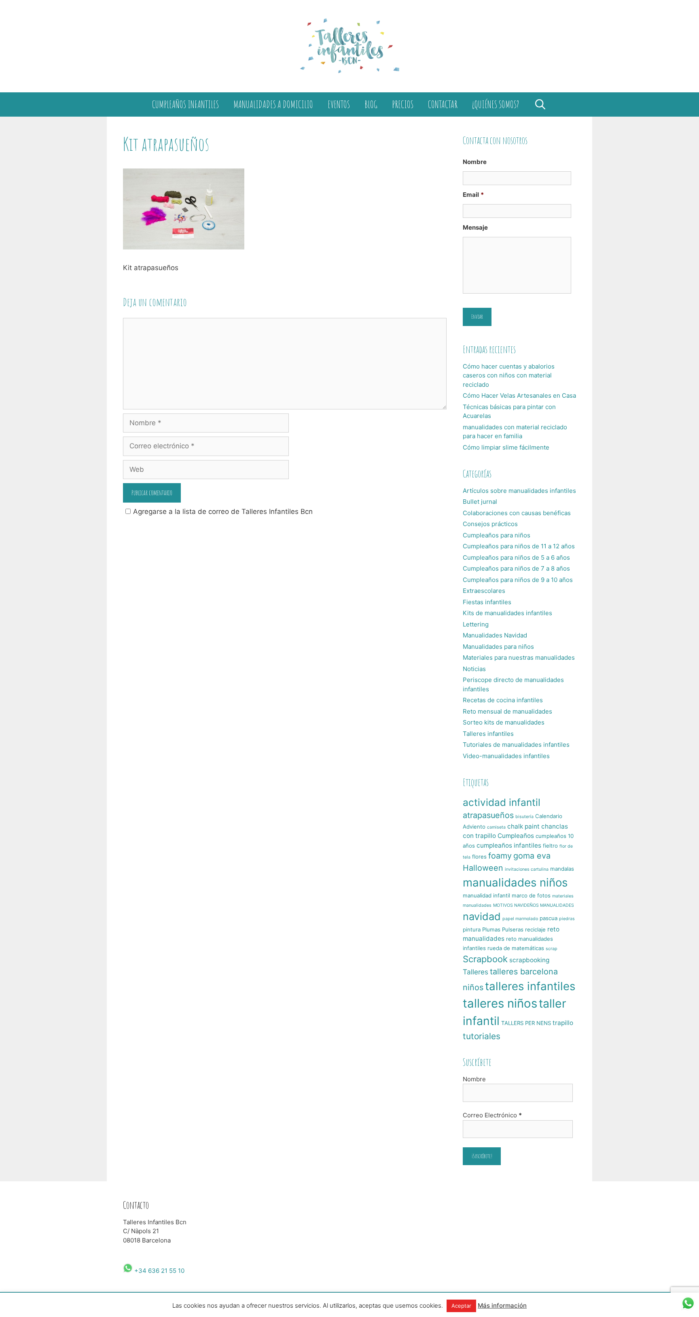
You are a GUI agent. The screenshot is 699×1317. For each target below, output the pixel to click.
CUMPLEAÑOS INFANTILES (185, 104)
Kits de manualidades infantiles (507, 613)
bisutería (524, 816)
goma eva (532, 856)
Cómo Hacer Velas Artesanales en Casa (519, 395)
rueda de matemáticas (515, 948)
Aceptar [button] (461, 1305)
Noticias (474, 669)
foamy (500, 856)
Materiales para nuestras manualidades (519, 657)
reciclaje (535, 929)
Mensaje (475, 227)
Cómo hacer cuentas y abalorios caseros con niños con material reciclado (509, 375)
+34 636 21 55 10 (158, 1270)
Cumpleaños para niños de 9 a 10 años (518, 580)
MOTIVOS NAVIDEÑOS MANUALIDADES (533, 905)
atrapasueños (488, 815)
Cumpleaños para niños (496, 535)
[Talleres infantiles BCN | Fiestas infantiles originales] (349, 46)
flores (479, 856)
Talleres (475, 972)
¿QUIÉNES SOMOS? (495, 104)
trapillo (563, 1023)
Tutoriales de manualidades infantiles (516, 744)
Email (473, 194)
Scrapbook (485, 959)
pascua (548, 918)
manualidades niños (515, 882)
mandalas (562, 868)
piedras (567, 918)
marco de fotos (531, 895)
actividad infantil (501, 802)
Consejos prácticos (490, 524)
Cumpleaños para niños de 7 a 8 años (516, 568)
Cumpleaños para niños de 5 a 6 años (516, 557)
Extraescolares (484, 591)
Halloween (483, 868)
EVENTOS (339, 104)
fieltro (550, 845)
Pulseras (512, 929)
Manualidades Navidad (495, 635)
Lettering (476, 624)
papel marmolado (520, 918)
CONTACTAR (443, 104)
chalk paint (523, 826)
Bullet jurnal (480, 501)
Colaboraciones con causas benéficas (517, 513)
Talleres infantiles (488, 733)
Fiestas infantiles (487, 602)
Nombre (475, 162)
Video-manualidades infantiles (506, 756)
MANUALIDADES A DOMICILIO (273, 104)
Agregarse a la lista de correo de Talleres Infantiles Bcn (223, 511)
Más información (502, 1305)
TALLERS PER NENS (526, 1023)
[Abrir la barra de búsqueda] (540, 104)
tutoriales (481, 1036)
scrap (551, 948)
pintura (472, 929)
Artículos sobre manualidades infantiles (519, 490)
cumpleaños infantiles (509, 845)
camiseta (496, 827)
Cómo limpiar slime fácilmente (506, 447)
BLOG (370, 104)
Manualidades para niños (498, 646)
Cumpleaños (516, 836)
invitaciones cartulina (527, 869)
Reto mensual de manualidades (507, 711)
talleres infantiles (530, 986)
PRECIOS (402, 104)
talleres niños (500, 1003)
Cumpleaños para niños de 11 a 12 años (519, 546)
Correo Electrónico (492, 1115)
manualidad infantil (486, 895)
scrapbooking (529, 960)
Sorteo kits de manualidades (503, 722)
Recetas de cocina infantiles (503, 700)
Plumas (491, 929)
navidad (482, 916)
